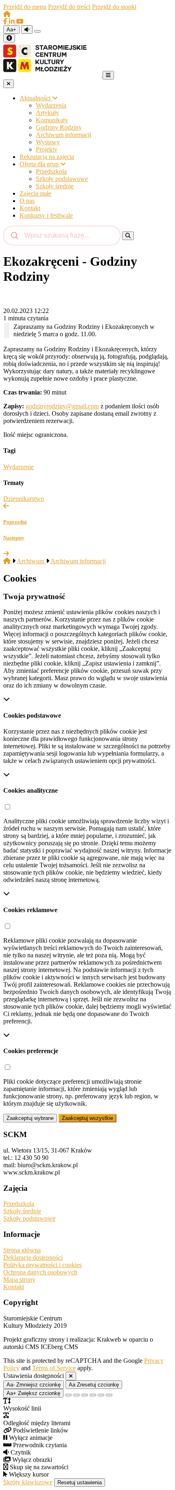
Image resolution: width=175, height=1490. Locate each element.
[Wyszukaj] (128, 235)
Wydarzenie (18, 466)
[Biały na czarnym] (76, 1395)
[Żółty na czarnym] (37, 31)
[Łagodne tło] (109, 1395)
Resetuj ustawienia (79, 1482)
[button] (7, 807)
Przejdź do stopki (114, 6)
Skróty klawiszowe (27, 1482)
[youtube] (20, 21)
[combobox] (61, 235)
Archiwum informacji (78, 561)
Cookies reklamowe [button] (30, 909)
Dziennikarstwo (23, 498)
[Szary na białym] (84, 1395)
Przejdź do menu (24, 6)
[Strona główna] (7, 14)
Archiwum (31, 561)
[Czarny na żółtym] (101, 1395)
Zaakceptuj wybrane (30, 1118)
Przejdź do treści (69, 6)
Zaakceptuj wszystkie (87, 1118)
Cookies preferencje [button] (30, 1050)
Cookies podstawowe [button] (32, 715)
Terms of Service (54, 1367)
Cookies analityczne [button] (30, 790)
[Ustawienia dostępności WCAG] (9, 38)
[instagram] (12, 21)
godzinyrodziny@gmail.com (62, 406)
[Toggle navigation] (108, 75)
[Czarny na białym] (93, 1395)
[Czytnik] (27, 29)
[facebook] (6, 21)
